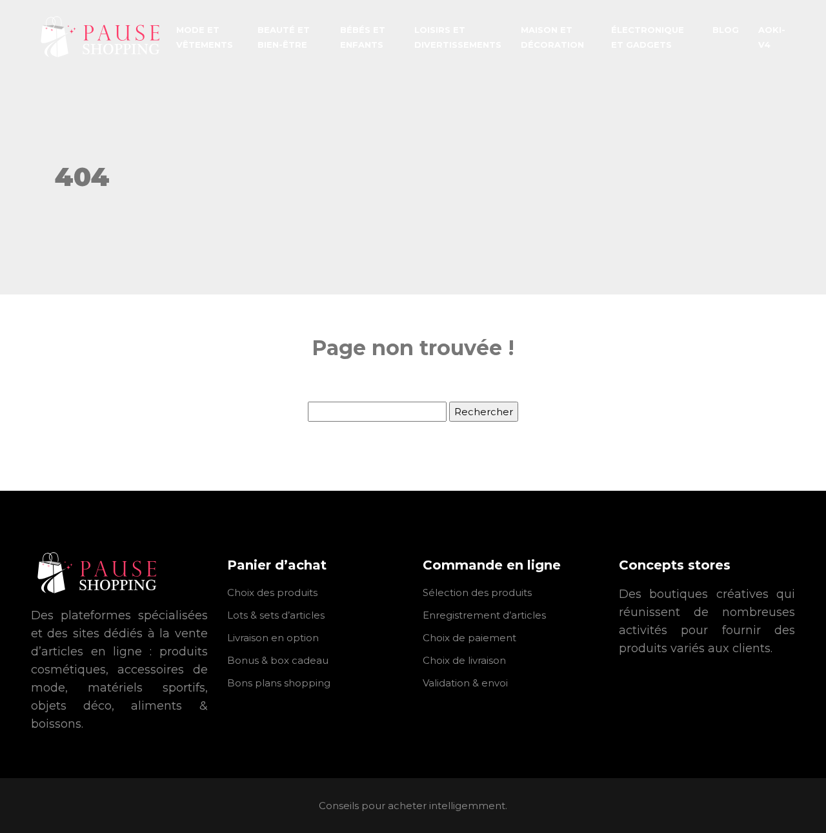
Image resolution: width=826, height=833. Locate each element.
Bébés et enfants (362, 37)
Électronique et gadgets (647, 37)
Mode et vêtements (204, 37)
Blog (725, 30)
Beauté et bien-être (283, 37)
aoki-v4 (771, 37)
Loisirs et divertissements (457, 37)
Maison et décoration (552, 37)
